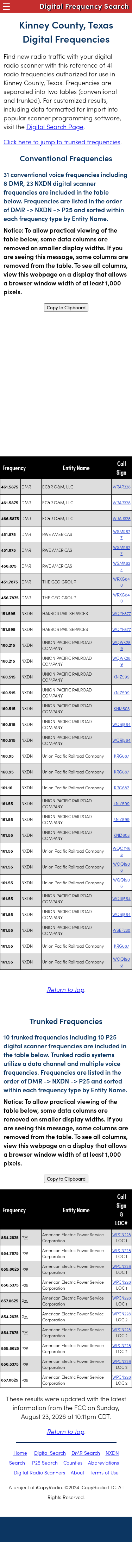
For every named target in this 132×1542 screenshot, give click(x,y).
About (77, 1472)
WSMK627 (121, 534)
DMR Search (85, 1452)
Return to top (65, 989)
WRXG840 (121, 582)
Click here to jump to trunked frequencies (62, 141)
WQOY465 (122, 851)
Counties (72, 1462)
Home (20, 1452)
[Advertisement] (66, 384)
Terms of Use (104, 1472)
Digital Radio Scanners (39, 1472)
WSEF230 (121, 930)
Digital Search (50, 1452)
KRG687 (121, 756)
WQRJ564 (121, 724)
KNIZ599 (121, 677)
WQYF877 (121, 613)
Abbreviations (103, 1462)
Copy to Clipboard (66, 307)
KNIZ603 (122, 708)
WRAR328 (122, 486)
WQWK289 (121, 645)
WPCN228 (121, 1234)
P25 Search (45, 1462)
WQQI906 (121, 867)
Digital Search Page (54, 126)
